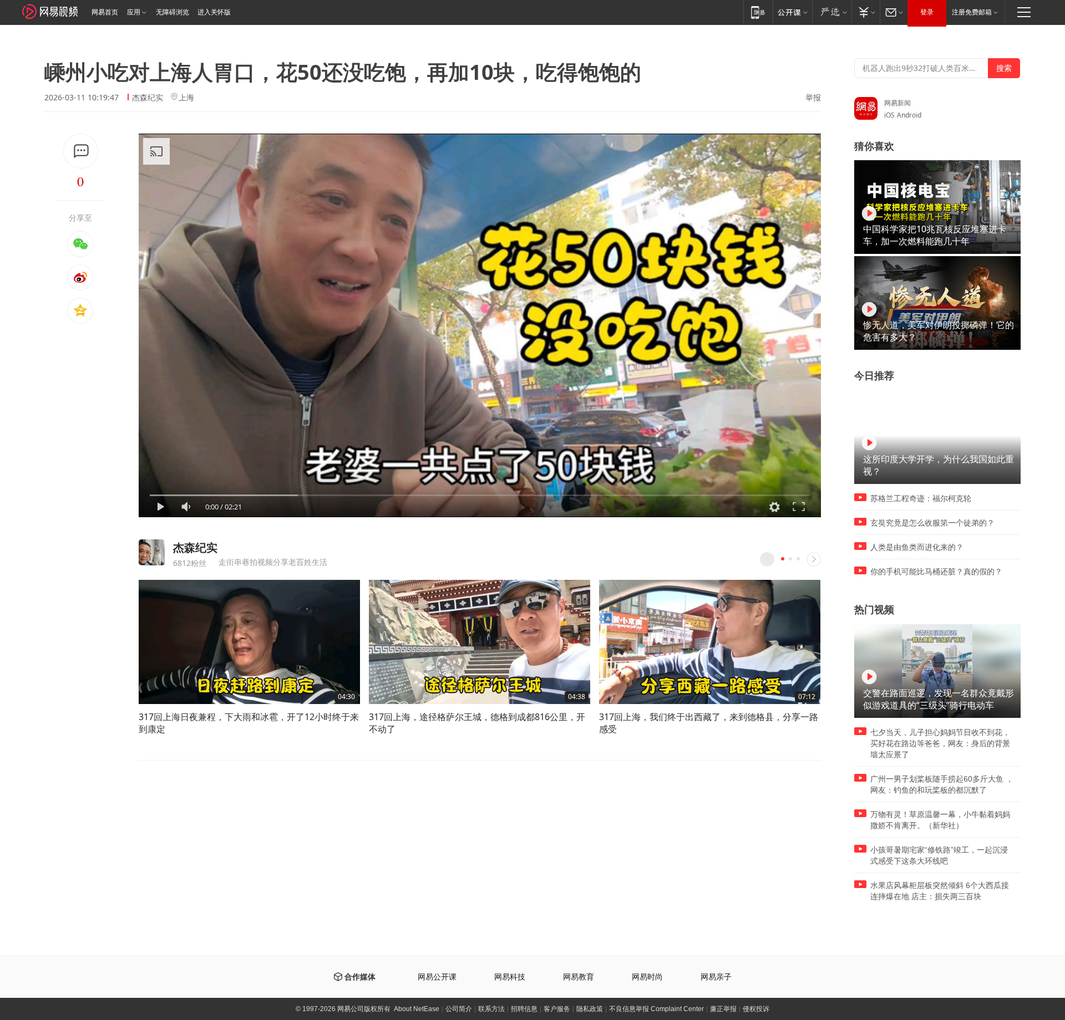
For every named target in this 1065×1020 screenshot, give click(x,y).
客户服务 (557, 1009)
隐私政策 (589, 1009)
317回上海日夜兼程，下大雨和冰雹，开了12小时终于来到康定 (249, 723)
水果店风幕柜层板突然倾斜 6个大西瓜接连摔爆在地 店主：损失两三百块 (939, 891)
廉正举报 (723, 1009)
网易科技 (509, 977)
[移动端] (758, 12)
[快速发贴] (81, 151)
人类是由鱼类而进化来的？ (916, 547)
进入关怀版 (214, 12)
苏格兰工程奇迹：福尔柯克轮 (920, 498)
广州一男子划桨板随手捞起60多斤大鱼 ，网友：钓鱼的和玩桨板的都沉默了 (941, 784)
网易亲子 (716, 977)
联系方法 (491, 1009)
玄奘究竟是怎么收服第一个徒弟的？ (932, 522)
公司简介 (458, 1009)
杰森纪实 (147, 97)
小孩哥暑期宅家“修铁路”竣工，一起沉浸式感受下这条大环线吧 (939, 855)
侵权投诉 (756, 1009)
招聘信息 (524, 1009)
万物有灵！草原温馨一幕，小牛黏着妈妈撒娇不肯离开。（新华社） (940, 820)
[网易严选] (831, 12)
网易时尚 (647, 977)
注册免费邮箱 (972, 12)
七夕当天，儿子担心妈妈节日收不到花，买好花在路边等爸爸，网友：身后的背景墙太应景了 (940, 743)
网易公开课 (437, 977)
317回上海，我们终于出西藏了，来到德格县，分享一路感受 (708, 723)
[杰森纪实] (152, 552)
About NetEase (416, 1009)
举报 (813, 98)
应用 (133, 12)
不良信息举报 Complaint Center (656, 1009)
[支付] (865, 12)
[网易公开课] (792, 12)
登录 (927, 12)
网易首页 (105, 12)
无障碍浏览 (172, 12)
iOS (889, 115)
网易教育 (578, 977)
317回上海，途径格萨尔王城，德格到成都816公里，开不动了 (477, 723)
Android (909, 115)
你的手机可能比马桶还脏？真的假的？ (936, 571)
